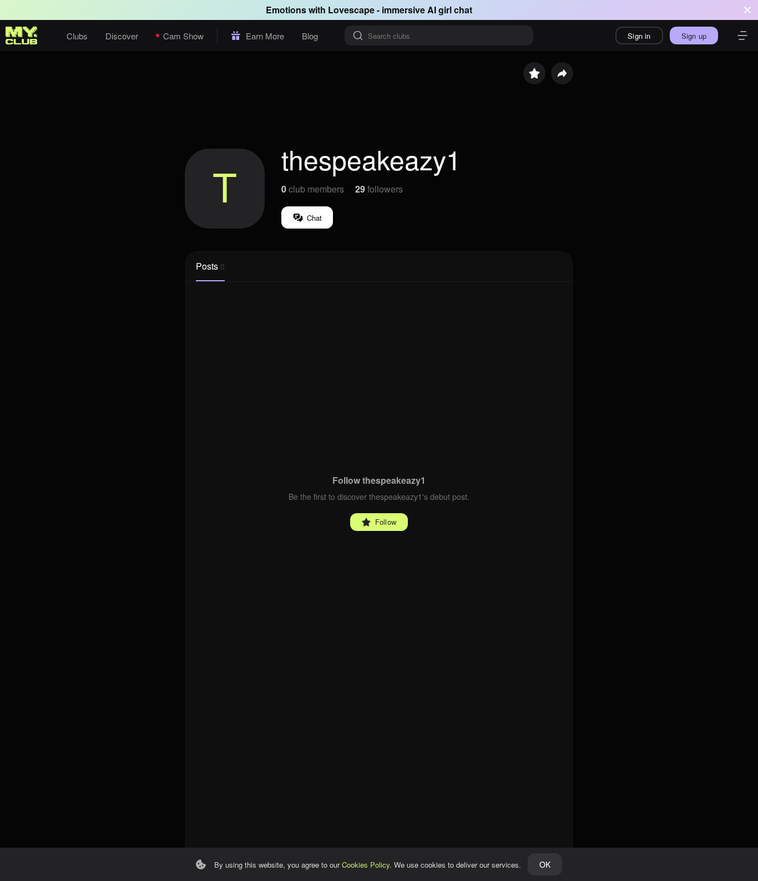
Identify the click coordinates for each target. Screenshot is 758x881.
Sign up (693, 36)
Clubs (77, 36)
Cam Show (183, 36)
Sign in (639, 36)
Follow (385, 522)
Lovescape (351, 9)
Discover (121, 36)
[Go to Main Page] (22, 35)
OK (544, 864)
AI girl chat (449, 9)
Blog (310, 36)
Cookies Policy (366, 864)
